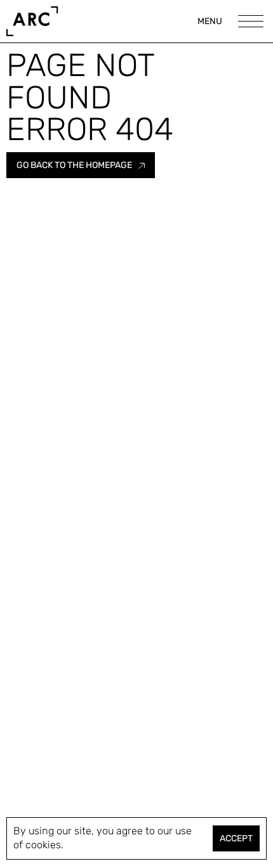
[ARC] (29, 21)
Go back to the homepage (74, 165)
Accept (236, 838)
